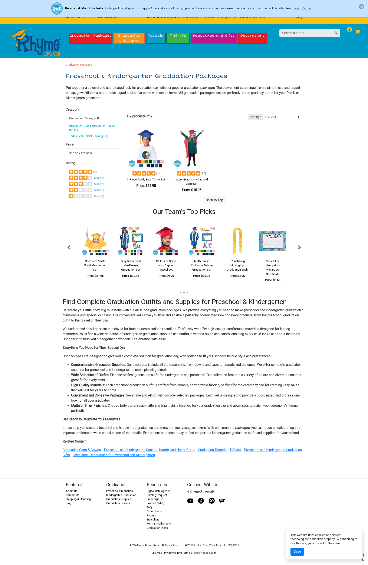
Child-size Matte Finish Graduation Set (95, 265)
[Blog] (222, 501)
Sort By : (255, 117)
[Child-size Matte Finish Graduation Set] (95, 241)
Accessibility (208, 552)
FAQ (149, 507)
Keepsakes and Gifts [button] (214, 35)
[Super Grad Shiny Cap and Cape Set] (191, 148)
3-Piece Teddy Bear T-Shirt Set (146, 179)
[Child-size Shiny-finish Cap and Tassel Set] (166, 241)
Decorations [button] (252, 35)
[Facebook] (201, 501)
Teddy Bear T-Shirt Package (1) (88, 136)
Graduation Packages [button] (90, 35)
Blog (299, 17)
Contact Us (72, 495)
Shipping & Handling (78, 499)
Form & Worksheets (159, 523)
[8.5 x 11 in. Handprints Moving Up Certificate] (272, 241)
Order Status (154, 511)
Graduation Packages (79, 64)
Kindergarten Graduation (121, 495)
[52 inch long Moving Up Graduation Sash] (237, 241)
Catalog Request (157, 495)
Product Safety (156, 503)
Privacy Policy (172, 552)
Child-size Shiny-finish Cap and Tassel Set (166, 265)
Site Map (157, 552)
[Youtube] (190, 501)
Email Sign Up (155, 499)
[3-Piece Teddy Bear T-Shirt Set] (146, 148)
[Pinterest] (211, 501)
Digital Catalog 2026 (159, 491)
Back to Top (214, 200)
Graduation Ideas (157, 527)
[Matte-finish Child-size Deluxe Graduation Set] (201, 241)
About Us (71, 491)
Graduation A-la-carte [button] (129, 38)
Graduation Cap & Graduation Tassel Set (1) (92, 127)
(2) (95, 171)
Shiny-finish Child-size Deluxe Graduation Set (131, 265)
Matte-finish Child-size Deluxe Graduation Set (202, 265)
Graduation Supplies (118, 499)
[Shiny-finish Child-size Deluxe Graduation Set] (130, 241)
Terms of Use (191, 552)
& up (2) (98, 177)
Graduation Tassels (118, 503)
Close (297, 551)
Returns (151, 515)
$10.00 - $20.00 (80, 153)
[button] (69, 247)
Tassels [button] (156, 35)
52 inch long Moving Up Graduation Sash (237, 265)
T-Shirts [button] (178, 35)
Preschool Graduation (119, 491)
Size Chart (153, 519)
